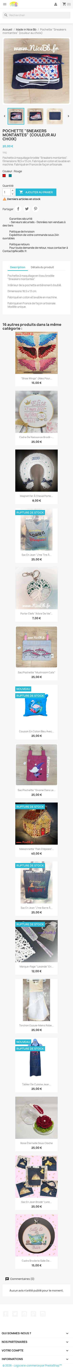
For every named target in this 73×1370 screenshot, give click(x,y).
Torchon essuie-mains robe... (36, 1025)
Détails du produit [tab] (42, 267)
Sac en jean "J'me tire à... (36, 554)
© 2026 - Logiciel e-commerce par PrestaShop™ (32, 1365)
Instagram (42, 1314)
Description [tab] (17, 267)
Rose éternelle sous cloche (36, 1143)
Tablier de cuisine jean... (36, 1084)
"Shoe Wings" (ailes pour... (36, 378)
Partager (18, 208)
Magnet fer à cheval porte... (36, 496)
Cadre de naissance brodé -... (36, 437)
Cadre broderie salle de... (36, 1260)
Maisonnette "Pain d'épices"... (36, 849)
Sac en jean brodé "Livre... (36, 1202)
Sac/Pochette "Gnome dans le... (37, 790)
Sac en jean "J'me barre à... (36, 907)
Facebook (5, 1314)
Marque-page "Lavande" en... (36, 966)
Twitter (15, 1314)
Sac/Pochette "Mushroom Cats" (36, 672)
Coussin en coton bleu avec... (36, 731)
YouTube (24, 1314)
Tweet (26, 208)
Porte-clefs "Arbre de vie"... (36, 613)
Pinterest (35, 208)
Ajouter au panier (36, 192)
